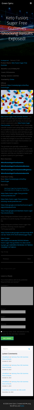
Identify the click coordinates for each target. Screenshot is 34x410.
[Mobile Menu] (30, 3)
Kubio (22, 406)
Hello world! (22, 390)
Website (3, 324)
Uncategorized (5, 60)
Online (12, 79)
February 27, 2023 (15, 60)
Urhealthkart (5, 357)
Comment (4, 286)
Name (3, 309)
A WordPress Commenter (9, 390)
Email (3, 317)
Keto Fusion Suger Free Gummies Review (14, 116)
